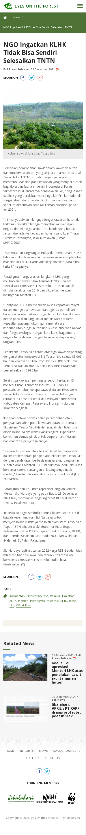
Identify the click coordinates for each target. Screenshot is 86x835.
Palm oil (55, 596)
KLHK (12, 601)
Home (10, 750)
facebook (23, 78)
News (16, 17)
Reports (27, 750)
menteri (23, 601)
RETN (63, 601)
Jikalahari (68, 596)
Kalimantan (17, 596)
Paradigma (37, 601)
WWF (71, 798)
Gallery (32, 758)
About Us (52, 758)
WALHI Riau (23, 605)
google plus (40, 78)
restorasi (53, 601)
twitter (31, 78)
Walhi (49, 798)
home (7, 17)
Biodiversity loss (37, 596)
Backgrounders (66, 750)
